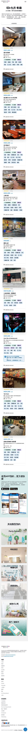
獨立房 (14, 64)
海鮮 (21, 64)
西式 (14, 260)
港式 (11, 260)
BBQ (2, 681)
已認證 (14, 59)
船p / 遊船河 (4, 709)
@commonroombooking (10, 654)
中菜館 (20, 210)
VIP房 (18, 64)
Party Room (6, 347)
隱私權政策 (20, 730)
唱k (2, 691)
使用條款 (16, 730)
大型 (18, 107)
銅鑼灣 (2, 666)
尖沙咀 (2, 669)
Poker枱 (3, 685)
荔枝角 (2, 675)
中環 (2, 662)
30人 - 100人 (19, 109)
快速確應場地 (7, 59)
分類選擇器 (14, 23)
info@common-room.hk (8, 656)
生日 (9, 107)
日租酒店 (3, 701)
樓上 (8, 157)
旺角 (2, 667)
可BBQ (12, 252)
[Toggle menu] (25, 1)
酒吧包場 (12, 347)
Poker (2, 683)
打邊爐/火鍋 (13, 154)
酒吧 (16, 62)
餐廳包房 (19, 59)
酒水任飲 (16, 302)
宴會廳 (2, 715)
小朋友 (2, 687)
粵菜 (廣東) (14, 112)
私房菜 (20, 62)
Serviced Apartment (6, 707)
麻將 (2, 689)
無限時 (5, 162)
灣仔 (2, 664)
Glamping (3, 716)
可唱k (5, 62)
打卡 (8, 350)
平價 (13, 62)
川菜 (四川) (14, 162)
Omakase (3, 713)
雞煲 (18, 162)
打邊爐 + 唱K (19, 159)
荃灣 (2, 673)
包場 (5, 154)
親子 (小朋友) (13, 107)
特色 (5, 64)
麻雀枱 (9, 62)
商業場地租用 (4, 705)
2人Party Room (5, 693)
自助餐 (2, 711)
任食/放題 (14, 159)
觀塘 (2, 671)
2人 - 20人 (9, 64)
